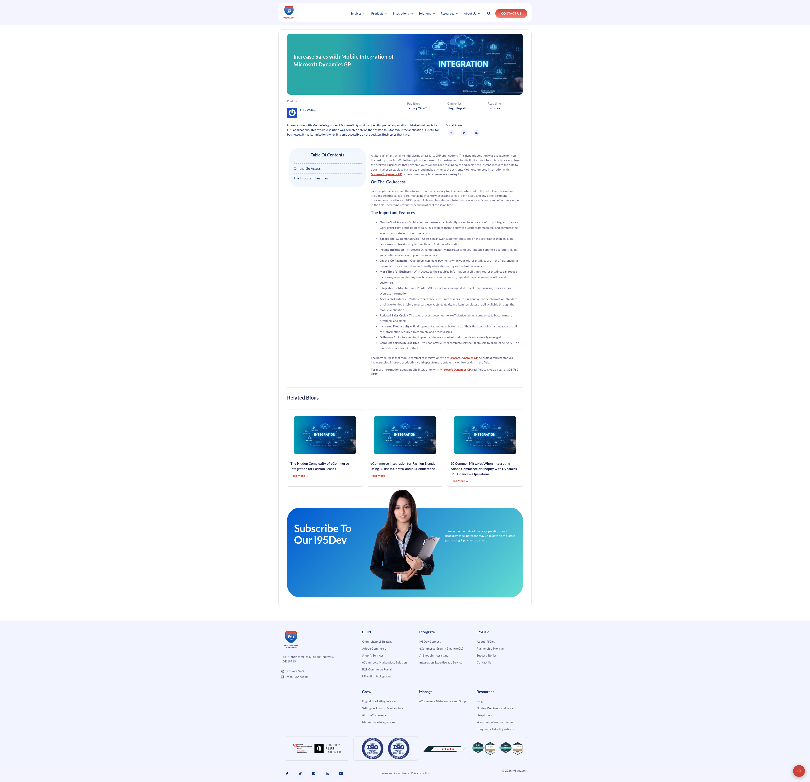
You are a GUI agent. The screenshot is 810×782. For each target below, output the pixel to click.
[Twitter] (300, 773)
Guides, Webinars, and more (495, 708)
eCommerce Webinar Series (495, 722)
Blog (450, 108)
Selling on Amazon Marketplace (382, 708)
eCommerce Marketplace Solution (384, 662)
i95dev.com (519, 770)
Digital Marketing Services (379, 701)
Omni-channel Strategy (377, 641)
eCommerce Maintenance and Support (444, 701)
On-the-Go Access (307, 168)
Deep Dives (484, 715)
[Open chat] (799, 771)
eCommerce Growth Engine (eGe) (441, 648)
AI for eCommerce (374, 715)
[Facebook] (287, 773)
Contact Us (484, 662)
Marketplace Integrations (378, 722)
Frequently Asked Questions (495, 729)
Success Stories (487, 655)
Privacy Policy (420, 773)
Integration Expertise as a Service (440, 662)
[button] (363, 13)
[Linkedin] (327, 773)
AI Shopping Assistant (433, 655)
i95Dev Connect (430, 641)
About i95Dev (486, 641)
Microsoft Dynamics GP (386, 174)
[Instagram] (314, 773)
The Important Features (311, 178)
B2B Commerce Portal (377, 669)
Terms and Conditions (394, 773)
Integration (462, 108)
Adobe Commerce (374, 648)
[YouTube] (341, 773)
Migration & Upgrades (376, 676)
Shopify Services (372, 655)
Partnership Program (491, 648)
